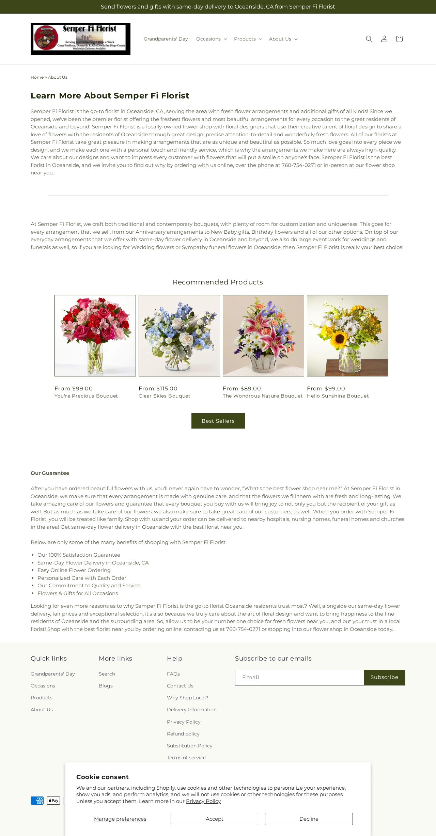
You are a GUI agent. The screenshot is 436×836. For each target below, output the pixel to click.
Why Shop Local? (187, 698)
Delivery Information (192, 710)
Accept (214, 819)
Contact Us (180, 686)
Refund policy (183, 734)
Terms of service (186, 758)
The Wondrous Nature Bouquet (263, 396)
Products (41, 698)
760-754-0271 (299, 165)
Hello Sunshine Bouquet (338, 396)
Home (37, 77)
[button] (211, 39)
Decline (308, 819)
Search (107, 674)
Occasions (43, 686)
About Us (42, 710)
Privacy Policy (203, 801)
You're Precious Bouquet (86, 396)
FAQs (173, 674)
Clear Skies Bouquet (164, 396)
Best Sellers (218, 421)
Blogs (106, 686)
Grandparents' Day (53, 674)
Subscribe (385, 677)
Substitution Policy (190, 746)
